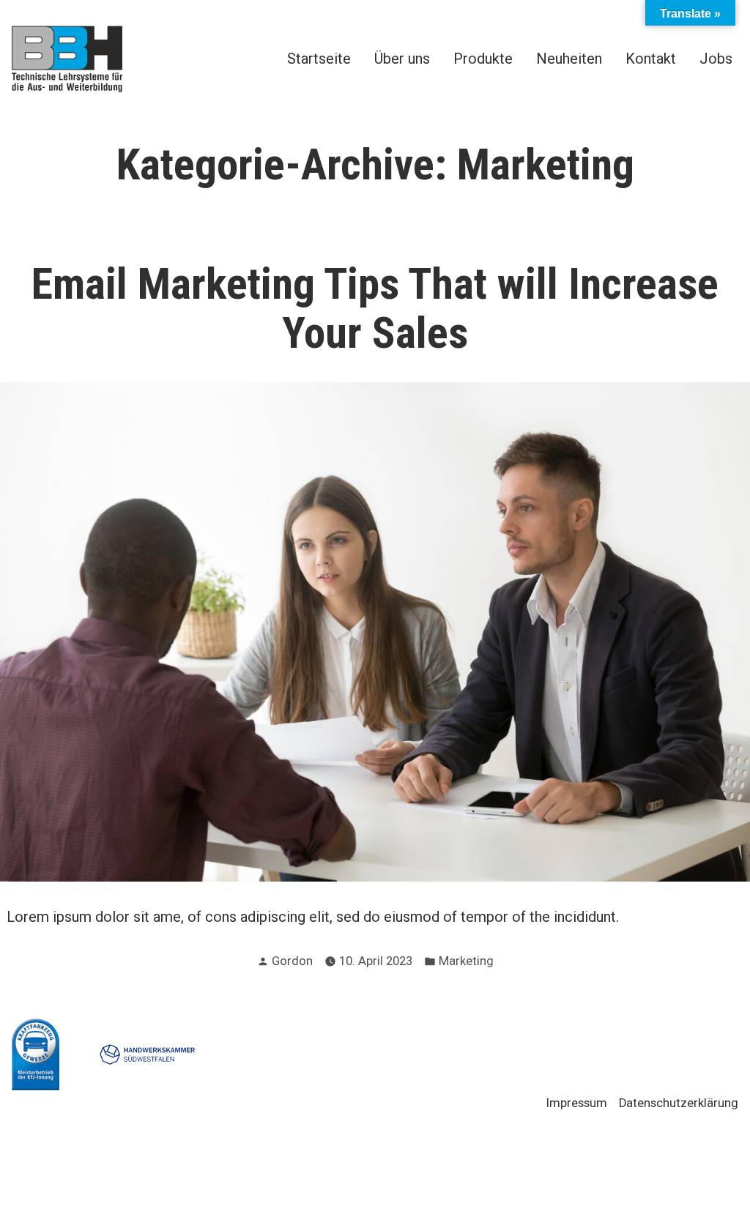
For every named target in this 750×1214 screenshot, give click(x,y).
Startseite (319, 58)
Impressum (576, 1103)
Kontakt (650, 58)
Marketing (466, 961)
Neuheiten (569, 58)
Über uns (402, 58)
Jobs (715, 58)
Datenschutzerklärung (678, 1103)
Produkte (483, 58)
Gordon (292, 961)
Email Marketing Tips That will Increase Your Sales (375, 308)
